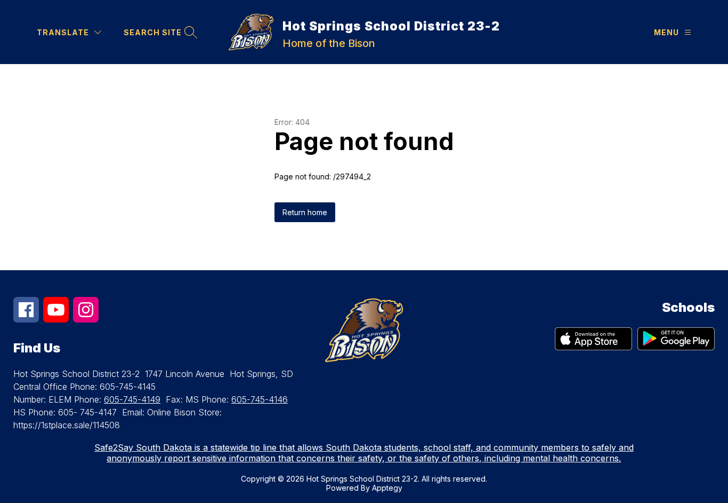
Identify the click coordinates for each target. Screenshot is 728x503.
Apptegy (387, 487)
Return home (304, 212)
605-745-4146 (259, 399)
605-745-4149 (132, 399)
